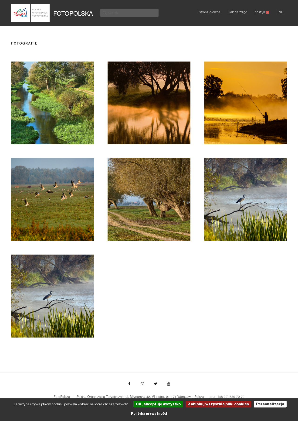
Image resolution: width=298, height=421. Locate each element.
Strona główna (209, 12)
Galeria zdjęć (237, 12)
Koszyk (261, 12)
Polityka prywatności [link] (149, 413)
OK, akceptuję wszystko (158, 404)
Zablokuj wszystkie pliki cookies (218, 404)
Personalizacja (270, 404)
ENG (280, 12)
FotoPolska (73, 13)
